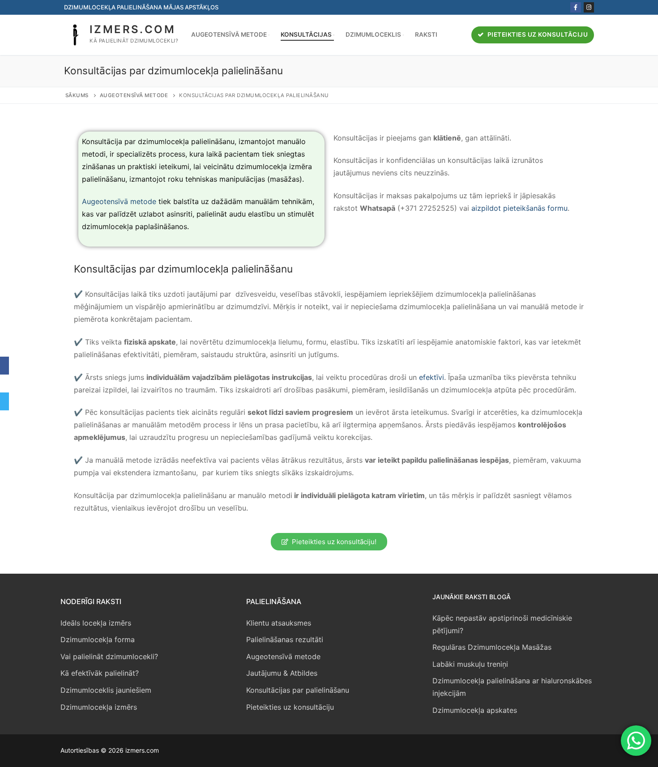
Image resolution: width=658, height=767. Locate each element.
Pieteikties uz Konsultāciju (537, 34)
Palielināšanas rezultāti (284, 639)
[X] (4, 383)
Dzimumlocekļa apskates (474, 710)
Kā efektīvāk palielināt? (99, 673)
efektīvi (431, 377)
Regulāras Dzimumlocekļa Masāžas (491, 647)
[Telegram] (4, 401)
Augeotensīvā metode (134, 95)
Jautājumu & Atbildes (281, 673)
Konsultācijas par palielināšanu (297, 690)
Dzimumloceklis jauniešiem (105, 690)
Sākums (77, 95)
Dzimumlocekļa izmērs (98, 707)
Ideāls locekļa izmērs (95, 622)
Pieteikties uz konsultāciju (290, 707)
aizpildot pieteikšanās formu (519, 208)
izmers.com (132, 29)
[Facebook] (575, 7)
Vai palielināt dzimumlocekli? (109, 656)
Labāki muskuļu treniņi (470, 664)
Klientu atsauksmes (278, 622)
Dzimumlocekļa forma (97, 639)
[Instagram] (589, 7)
